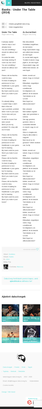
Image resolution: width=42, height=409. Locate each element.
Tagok (30, 367)
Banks (11, 257)
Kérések (13, 371)
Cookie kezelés (8, 385)
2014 (7, 259)
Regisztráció (35, 3)
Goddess (12, 254)
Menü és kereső (9, 3)
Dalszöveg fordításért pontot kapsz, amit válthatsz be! (21, 280)
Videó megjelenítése (16, 27)
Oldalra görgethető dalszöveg (19, 24)
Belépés (27, 3)
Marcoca (20, 267)
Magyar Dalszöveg (3, 3)
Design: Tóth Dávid (8, 392)
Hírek (23, 367)
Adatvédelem (34, 381)
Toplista (5, 371)
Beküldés (22, 371)
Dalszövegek (7, 367)
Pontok (16, 367)
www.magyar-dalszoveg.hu (12, 377)
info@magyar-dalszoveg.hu (17, 381)
